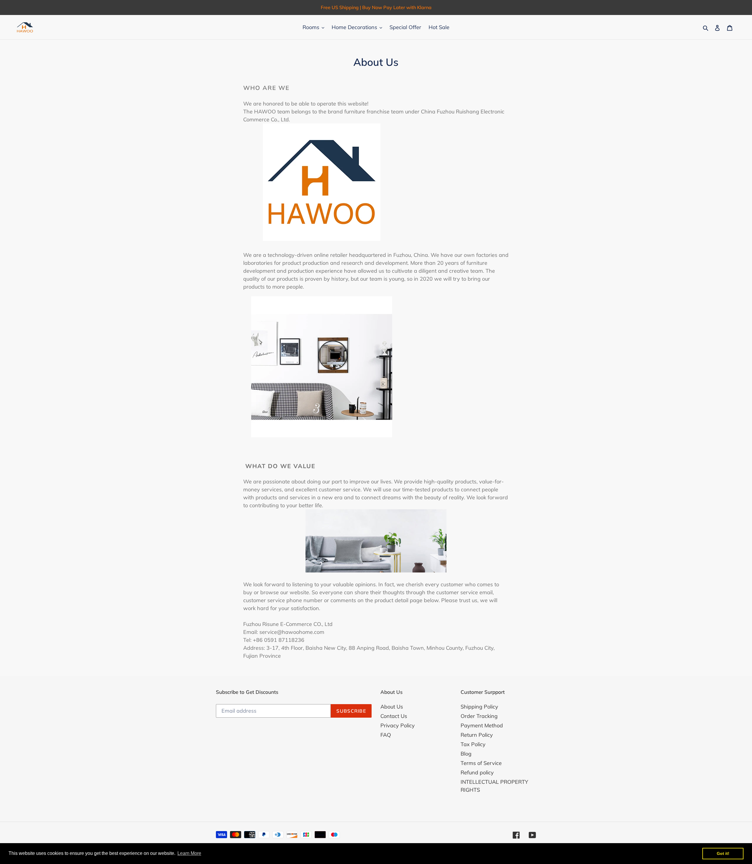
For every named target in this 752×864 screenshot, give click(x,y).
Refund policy (477, 772)
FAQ (385, 734)
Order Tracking (479, 716)
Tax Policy (473, 744)
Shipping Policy (479, 706)
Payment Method (482, 725)
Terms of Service (481, 763)
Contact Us (393, 716)
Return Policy (477, 734)
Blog (466, 753)
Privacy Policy (397, 725)
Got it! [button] (723, 853)
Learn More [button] (189, 853)
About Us (391, 706)
